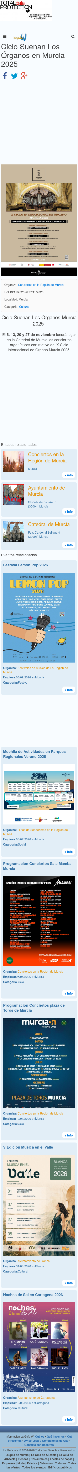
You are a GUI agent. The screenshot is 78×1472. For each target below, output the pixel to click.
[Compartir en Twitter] (14, 75)
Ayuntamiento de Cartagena (36, 1397)
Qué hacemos (55, 1436)
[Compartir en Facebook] (5, 75)
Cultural (24, 306)
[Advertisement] (39, 122)
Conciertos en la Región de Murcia (41, 285)
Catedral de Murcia (49, 524)
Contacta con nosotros (39, 1445)
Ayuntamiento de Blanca (34, 1261)
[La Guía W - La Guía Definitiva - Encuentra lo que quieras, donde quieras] (19, 36)
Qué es (39, 1436)
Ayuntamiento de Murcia (46, 490)
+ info (69, 475)
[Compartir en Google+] (24, 75)
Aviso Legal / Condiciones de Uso (46, 1441)
